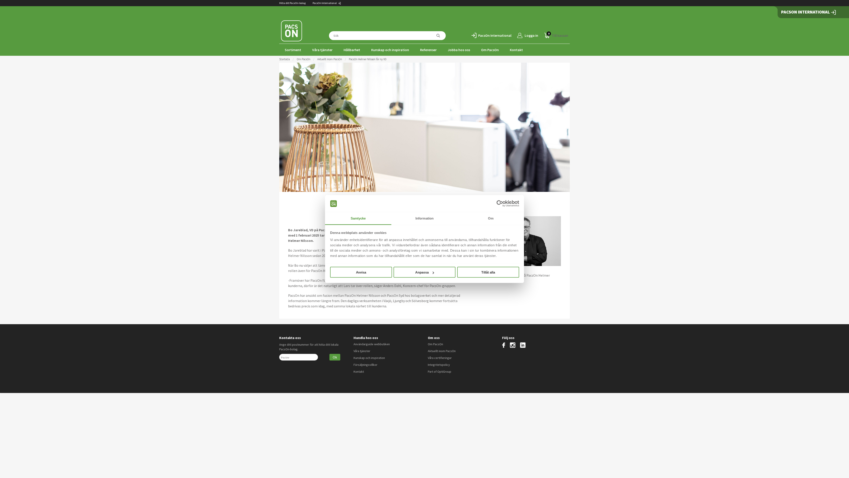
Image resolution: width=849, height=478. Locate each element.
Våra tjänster (322, 50)
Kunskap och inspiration (390, 50)
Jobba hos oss (459, 50)
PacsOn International (325, 3)
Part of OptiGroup (439, 372)
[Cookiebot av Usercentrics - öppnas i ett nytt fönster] (499, 203)
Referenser (428, 50)
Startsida (284, 59)
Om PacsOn (490, 50)
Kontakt (516, 50)
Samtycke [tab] (358, 218)
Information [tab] (424, 218)
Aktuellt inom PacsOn (329, 59)
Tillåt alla (488, 272)
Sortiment (293, 50)
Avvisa (361, 272)
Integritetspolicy (439, 365)
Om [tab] (490, 218)
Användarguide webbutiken (372, 344)
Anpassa (422, 272)
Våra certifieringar (440, 358)
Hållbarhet (352, 50)
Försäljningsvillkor (365, 365)
